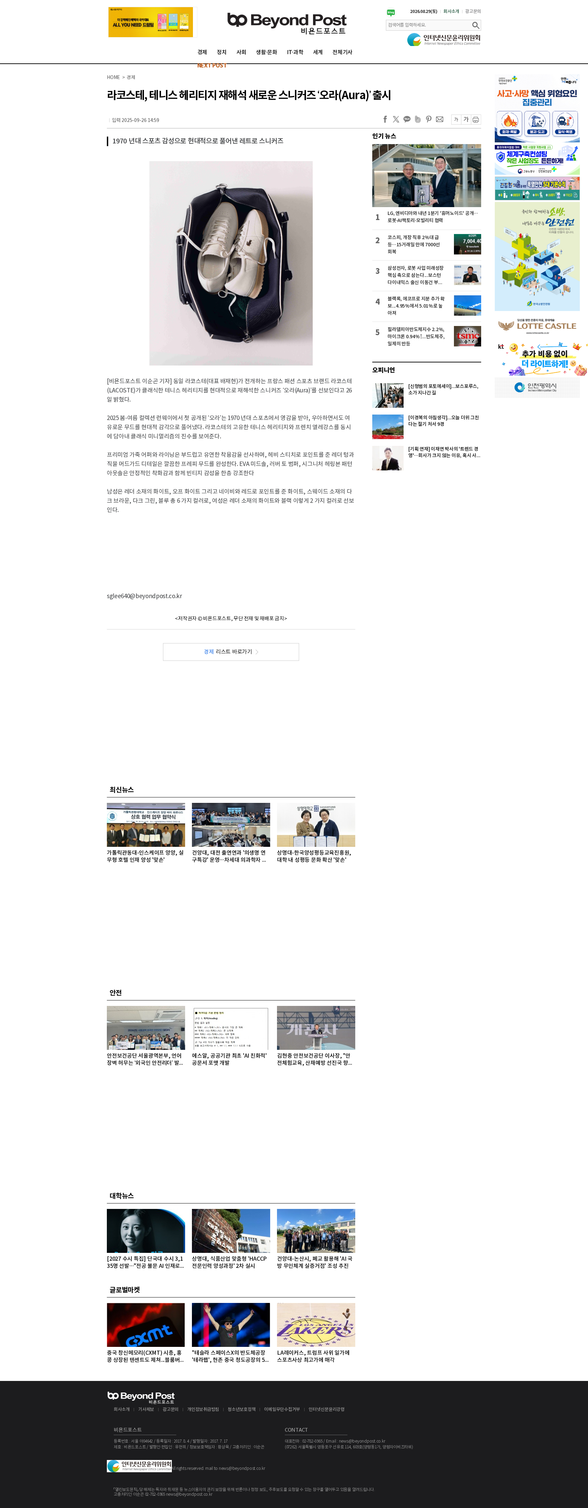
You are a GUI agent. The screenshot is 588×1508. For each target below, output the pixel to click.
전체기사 (342, 52)
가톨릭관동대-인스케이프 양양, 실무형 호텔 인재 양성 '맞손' (145, 856)
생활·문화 (266, 52)
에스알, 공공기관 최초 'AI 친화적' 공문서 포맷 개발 (229, 1059)
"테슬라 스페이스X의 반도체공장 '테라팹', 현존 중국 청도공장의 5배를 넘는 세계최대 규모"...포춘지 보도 (231, 1357)
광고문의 (473, 11)
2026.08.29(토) (424, 11)
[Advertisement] (231, 547)
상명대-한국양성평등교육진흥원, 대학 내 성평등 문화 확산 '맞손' (314, 856)
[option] (152, 22)
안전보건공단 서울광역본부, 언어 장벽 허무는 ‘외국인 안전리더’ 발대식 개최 (145, 1060)
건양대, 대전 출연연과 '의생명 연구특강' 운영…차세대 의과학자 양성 (229, 857)
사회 (241, 52)
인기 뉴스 (384, 136)
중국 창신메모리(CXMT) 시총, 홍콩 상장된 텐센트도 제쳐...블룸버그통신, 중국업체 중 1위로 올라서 (146, 1357)
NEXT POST (212, 65)
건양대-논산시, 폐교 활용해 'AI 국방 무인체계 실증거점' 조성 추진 (315, 1262)
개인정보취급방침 (203, 1409)
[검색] (476, 25)
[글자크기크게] (466, 119)
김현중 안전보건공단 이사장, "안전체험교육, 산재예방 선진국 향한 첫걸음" (315, 1060)
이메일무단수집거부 (282, 1409)
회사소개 (451, 11)
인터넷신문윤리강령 (327, 1409)
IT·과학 (295, 52)
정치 (222, 52)
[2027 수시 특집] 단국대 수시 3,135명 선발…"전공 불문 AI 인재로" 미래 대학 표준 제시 (145, 1263)
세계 (318, 52)
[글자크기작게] (456, 119)
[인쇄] (476, 119)
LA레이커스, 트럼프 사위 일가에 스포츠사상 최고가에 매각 (313, 1356)
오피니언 (383, 370)
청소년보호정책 (242, 1409)
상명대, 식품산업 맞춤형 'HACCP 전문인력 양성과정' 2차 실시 (229, 1262)
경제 (202, 52)
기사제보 (146, 1409)
